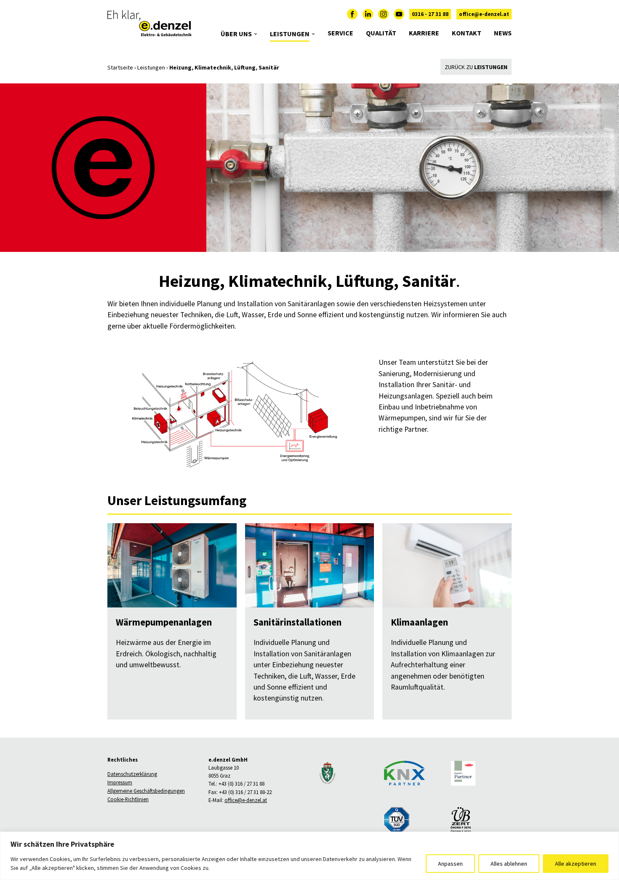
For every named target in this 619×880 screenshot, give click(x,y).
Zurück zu (476, 67)
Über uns (236, 33)
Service (340, 33)
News (503, 33)
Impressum (119, 782)
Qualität (381, 33)
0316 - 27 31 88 (430, 14)
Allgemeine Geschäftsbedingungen (146, 791)
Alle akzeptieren (575, 863)
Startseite (120, 67)
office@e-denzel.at (484, 14)
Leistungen (290, 33)
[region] (309, 856)
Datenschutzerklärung (132, 774)
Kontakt (466, 33)
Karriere (424, 33)
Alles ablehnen (509, 863)
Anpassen (450, 863)
